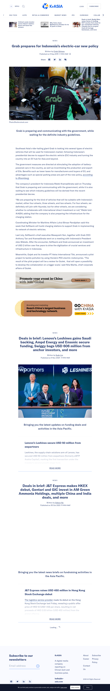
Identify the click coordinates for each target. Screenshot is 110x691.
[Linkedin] (60, 59)
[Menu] (11, 6)
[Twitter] (54, 59)
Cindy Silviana (59, 51)
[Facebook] (49, 59)
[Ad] (55, 308)
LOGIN (81, 6)
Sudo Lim (59, 355)
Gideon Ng (59, 503)
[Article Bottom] (55, 280)
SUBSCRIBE (94, 6)
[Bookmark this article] (70, 54)
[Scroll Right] (104, 15)
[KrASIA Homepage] (52, 6)
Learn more (63, 687)
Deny (87, 687)
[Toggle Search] (23, 6)
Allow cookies (75, 687)
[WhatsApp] (65, 59)
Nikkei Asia (59, 646)
